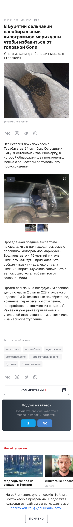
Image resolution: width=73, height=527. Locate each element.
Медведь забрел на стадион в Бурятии (18, 482)
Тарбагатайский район (45, 356)
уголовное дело (16, 356)
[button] (42, 227)
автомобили (32, 349)
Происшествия (31, 364)
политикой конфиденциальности (36, 508)
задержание (53, 349)
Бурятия (11, 364)
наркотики (12, 349)
